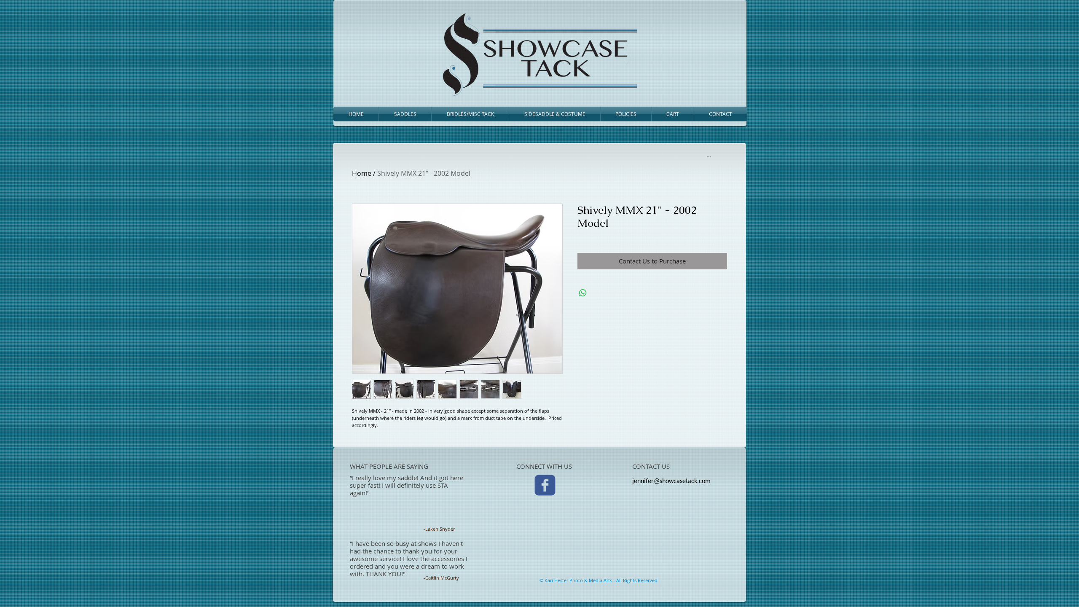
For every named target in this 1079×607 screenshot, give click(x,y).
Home (361, 173)
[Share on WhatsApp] (583, 293)
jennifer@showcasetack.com (671, 481)
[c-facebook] (545, 485)
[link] (708, 156)
